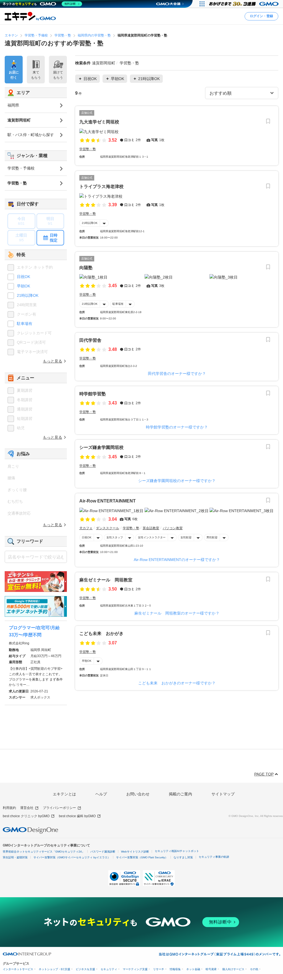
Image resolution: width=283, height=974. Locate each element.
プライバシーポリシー (59, 808)
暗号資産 (211, 969)
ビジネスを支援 (85, 969)
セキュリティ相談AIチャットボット (177, 851)
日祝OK (86, 537)
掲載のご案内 (180, 794)
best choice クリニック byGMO (26, 816)
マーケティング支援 (135, 969)
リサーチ (158, 969)
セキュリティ (109, 969)
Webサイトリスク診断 (135, 851)
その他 (254, 969)
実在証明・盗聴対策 (15, 857)
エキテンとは (64, 794)
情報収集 (175, 969)
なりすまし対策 (183, 857)
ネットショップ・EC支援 (54, 969)
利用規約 (9, 808)
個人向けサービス (233, 969)
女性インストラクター (152, 537)
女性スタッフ (114, 537)
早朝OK (86, 660)
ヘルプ (101, 794)
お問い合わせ (138, 794)
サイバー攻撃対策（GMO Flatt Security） (142, 857)
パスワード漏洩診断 (102, 851)
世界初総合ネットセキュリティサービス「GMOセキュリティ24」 (44, 851)
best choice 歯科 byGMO (77, 816)
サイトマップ (223, 794)
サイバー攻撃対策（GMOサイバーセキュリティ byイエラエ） (71, 857)
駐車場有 (118, 303)
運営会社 (26, 808)
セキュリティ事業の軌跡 (214, 856)
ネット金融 (193, 969)
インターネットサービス (18, 969)
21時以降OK (90, 222)
